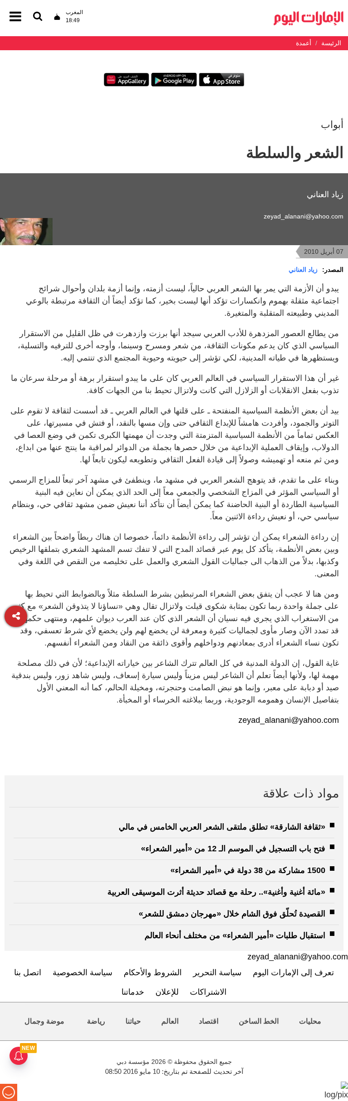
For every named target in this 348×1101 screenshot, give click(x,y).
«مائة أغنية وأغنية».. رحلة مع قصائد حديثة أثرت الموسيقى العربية (216, 892)
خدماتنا (132, 992)
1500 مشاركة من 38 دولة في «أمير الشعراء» (247, 870)
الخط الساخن (259, 1021)
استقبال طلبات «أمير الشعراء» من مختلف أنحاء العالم (235, 935)
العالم (170, 1021)
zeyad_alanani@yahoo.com (303, 216)
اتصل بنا (27, 972)
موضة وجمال (44, 1021)
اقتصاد (208, 1021)
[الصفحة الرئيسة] (308, 14)
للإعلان (167, 992)
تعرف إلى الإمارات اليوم (293, 972)
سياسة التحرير (217, 972)
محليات (310, 1021)
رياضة (96, 1021)
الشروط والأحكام (153, 972)
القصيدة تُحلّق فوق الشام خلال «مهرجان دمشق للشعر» (232, 913)
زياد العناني (303, 269)
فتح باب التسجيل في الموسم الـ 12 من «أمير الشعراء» (233, 848)
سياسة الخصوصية (82, 972)
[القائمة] (38, 17)
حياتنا (133, 1021)
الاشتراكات (208, 992)
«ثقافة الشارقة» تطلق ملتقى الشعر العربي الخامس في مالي (222, 826)
